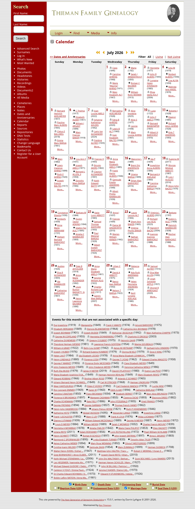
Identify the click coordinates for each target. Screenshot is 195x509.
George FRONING (62, 405)
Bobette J (173, 110)
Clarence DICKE (130, 397)
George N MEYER (135, 420)
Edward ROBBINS (62, 378)
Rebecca (135, 266)
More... (115, 101)
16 (126, 158)
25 (164, 211)
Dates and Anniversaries (26, 115)
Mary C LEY (91, 416)
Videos (21, 86)
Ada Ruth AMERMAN (134, 274)
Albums (22, 94)
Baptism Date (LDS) (71, 488)
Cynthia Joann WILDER (65, 447)
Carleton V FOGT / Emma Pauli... (69, 470)
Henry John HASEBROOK (66, 409)
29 (108, 265)
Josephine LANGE (152, 413)
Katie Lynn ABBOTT (98, 214)
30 (126, 265)
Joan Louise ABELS (97, 112)
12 (52, 158)
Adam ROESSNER (88, 432)
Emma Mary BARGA (60, 141)
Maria (133, 68)
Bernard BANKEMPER (153, 124)
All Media (23, 97)
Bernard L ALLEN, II (79, 173)
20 (71, 211)
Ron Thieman (105, 505)
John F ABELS (151, 118)
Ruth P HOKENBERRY (136, 409)
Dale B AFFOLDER (78, 267)
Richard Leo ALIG (152, 220)
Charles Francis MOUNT (154, 424)
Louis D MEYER (62, 424)
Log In (21, 56)
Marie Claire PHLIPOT (128, 428)
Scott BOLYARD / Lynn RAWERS (150, 458)
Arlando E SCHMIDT (127, 378)
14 (89, 158)
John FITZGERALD (119, 401)
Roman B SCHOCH (92, 435)
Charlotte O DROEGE (138, 336)
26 (52, 265)
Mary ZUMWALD (126, 447)
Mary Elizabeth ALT (115, 93)
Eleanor (172, 117)
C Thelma (80, 110)
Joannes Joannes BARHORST (152, 237)
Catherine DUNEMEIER (65, 340)
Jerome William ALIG (97, 279)
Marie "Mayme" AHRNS (113, 86)
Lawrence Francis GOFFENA (107, 344)
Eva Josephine (60, 325)
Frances (116, 219)
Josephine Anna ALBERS (153, 166)
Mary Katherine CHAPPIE (158, 332)
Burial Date (158, 484)
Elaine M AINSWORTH (115, 226)
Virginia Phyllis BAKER (134, 229)
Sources (22, 128)
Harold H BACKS (153, 229)
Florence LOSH (91, 359)
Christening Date (131, 484)
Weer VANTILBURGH (64, 386)
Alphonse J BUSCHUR (122, 332)
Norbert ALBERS (170, 75)
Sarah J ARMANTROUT (135, 75)
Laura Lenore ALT (133, 214)
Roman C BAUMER (134, 84)
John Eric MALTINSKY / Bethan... (114, 458)
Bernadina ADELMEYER (115, 112)
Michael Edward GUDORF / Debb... (71, 466)
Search (20, 6)
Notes (21, 110)
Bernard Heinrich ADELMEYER (60, 113)
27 (71, 265)
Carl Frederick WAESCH (127, 386)
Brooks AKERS (96, 166)
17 (145, 158)
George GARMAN (92, 405)
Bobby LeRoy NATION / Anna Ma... (71, 477)
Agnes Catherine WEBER (65, 443)
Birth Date (81, 484)
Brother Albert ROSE (94, 378)
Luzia (153, 110)
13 (71, 158)
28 (89, 265)
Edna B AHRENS (114, 121)
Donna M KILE (129, 352)
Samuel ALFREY (152, 267)
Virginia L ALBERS (153, 214)
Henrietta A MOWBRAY (65, 428)
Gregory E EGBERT (98, 340)
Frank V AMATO (113, 325)
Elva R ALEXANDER (60, 274)
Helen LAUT (59, 355)
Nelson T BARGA (115, 291)
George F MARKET (62, 363)
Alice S (134, 119)
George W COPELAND (65, 336)
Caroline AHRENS (115, 75)
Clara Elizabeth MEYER (135, 363)
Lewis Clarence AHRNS (58, 168)
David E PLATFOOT (121, 371)
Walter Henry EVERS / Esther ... (68, 451)
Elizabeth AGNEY (79, 118)
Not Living (174, 57)
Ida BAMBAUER (59, 282)
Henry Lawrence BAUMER (77, 301)
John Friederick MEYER (100, 367)
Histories (22, 79)
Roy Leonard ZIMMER (64, 390)
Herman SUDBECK (156, 447)
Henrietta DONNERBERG (102, 336)
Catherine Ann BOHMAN (135, 329)
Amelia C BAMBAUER (78, 235)
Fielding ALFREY (96, 141)
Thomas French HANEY (126, 405)
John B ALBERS (152, 75)
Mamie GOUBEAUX (143, 344)
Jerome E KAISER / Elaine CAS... (114, 470)
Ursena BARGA (133, 175)
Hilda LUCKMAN (146, 416)
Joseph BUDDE (91, 332)
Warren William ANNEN (114, 237)
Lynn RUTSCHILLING (120, 432)
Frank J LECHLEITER (63, 416)
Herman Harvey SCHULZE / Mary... (115, 462)
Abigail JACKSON (91, 413)
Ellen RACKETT (160, 428)
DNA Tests (23, 136)
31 (145, 265)
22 (108, 211)
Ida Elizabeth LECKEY (89, 355)
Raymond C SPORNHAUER (67, 439)
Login (59, 33)
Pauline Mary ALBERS (60, 123)
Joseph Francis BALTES (59, 183)
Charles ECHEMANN (63, 401)
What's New (24, 59)
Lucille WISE (158, 386)
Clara (114, 68)
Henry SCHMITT (61, 435)
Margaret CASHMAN (100, 397)
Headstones (24, 76)
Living (159, 57)
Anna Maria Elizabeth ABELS (113, 163)
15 (108, 158)
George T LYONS (120, 359)
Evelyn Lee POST (153, 371)
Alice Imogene (132, 112)
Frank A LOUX (117, 416)
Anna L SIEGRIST (157, 435)
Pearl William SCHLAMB (155, 432)
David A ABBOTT (114, 274)
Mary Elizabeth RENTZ (148, 374)
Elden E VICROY (94, 386)
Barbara (172, 212)
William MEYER (91, 424)
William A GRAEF (62, 348)
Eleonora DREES (160, 397)
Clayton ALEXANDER (97, 173)
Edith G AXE (116, 390)
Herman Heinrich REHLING (111, 374)
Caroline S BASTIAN (63, 393)
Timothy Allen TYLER (140, 439)
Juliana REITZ (60, 432)
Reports (22, 125)
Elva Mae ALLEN (153, 274)
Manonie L (136, 159)
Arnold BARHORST (144, 325)
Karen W (93, 390)
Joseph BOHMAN (62, 332)
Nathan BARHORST (133, 238)
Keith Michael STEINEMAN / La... (69, 458)
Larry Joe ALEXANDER (97, 132)
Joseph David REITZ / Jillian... (115, 455)
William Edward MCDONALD (99, 420)
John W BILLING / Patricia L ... (115, 466)
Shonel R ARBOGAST (153, 289)
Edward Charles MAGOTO (154, 359)
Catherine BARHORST (60, 291)
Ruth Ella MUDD (62, 371)
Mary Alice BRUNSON (156, 393)
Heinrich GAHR (128, 340)
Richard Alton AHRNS (171, 124)
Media (95, 33)
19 (52, 211)
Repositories (25, 132)
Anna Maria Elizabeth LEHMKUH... (129, 355)
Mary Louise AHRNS (135, 133)
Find (77, 33)
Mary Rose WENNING (101, 443)
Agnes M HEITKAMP (123, 348)
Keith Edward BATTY (95, 183)
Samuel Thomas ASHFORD (96, 224)
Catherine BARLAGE (145, 390)
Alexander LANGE (121, 413)
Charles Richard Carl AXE (97, 289)
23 (126, 211)
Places (21, 107)
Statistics (23, 139)
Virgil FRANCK (148, 401)
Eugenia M (174, 159)
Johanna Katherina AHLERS (96, 122)
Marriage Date (139, 488)
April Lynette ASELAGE (132, 296)
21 (89, 211)
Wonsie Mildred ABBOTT (170, 168)
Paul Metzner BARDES (95, 236)
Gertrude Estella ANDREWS (115, 182)
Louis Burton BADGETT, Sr (79, 289)
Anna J (116, 212)
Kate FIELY (92, 401)
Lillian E (116, 266)
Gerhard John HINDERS (158, 348)
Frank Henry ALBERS (113, 173)
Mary (60, 159)
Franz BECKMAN (94, 393)
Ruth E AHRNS (59, 175)
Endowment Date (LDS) (106, 488)
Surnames (23, 52)
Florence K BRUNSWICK (65, 397)
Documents (24, 72)
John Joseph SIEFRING (125, 435)
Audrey (61, 266)
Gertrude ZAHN (97, 447)
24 (145, 211)
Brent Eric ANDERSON (134, 166)
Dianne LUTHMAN (62, 420)
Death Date (104, 484)
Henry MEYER (163, 420)
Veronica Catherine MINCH (137, 367)
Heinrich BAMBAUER (171, 226)
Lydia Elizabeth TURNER (105, 439)
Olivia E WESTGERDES (135, 443)
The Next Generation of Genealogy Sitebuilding (82, 499)
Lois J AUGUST (169, 178)
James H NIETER (90, 371)
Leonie (134, 126)
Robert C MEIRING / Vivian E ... (148, 451)
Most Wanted (25, 63)
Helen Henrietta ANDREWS (133, 284)
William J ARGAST (78, 124)
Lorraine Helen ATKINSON (152, 83)
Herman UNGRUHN (139, 382)
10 (145, 109)
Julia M (171, 68)
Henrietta (154, 68)
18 (164, 158)
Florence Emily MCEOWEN (97, 363)
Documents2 (25, 90)
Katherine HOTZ (61, 413)
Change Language (28, 143)
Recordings (24, 83)
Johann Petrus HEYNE (102, 409)
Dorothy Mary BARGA (79, 182)
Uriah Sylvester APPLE (151, 281)
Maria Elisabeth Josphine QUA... (69, 374)
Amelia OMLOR (97, 428)
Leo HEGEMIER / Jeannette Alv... (69, 462)
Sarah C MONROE (120, 424)
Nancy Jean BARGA (115, 282)
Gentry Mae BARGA (97, 297)
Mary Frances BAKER (77, 135)
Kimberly (61, 219)
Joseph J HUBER (61, 352)
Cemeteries (24, 103)
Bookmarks (24, 146)
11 (164, 109)
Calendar (23, 121)
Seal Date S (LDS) (167, 488)
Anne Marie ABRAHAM (59, 228)
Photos (21, 68)
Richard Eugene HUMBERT (95, 352)
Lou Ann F (81, 159)
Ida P (152, 159)
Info (114, 33)
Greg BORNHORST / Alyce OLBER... (71, 455)
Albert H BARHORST (152, 133)
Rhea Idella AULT (152, 93)
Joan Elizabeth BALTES (113, 138)
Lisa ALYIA (173, 80)
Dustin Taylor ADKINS (77, 222)
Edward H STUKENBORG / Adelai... (117, 474)
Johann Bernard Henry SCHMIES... (70, 382)
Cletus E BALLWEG (59, 132)
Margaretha (86, 325)
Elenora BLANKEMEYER (98, 329)
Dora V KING (156, 352)
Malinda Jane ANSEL (170, 88)
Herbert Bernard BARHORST (59, 240)
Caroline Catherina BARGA (152, 186)
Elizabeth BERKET (124, 393)
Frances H (99, 159)
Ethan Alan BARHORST (134, 182)
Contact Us (24, 150)
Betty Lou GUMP (92, 348)
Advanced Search (28, 48)
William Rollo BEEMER (134, 93)
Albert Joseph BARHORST (96, 248)
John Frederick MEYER (64, 367)
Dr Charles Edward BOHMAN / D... (70, 474)
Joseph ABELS (77, 166)
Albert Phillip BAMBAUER (115, 194)
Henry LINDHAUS (62, 359)
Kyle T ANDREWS (170, 133)
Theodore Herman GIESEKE (67, 344)
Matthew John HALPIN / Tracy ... (112, 451)
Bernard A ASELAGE (153, 175)
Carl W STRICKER (108, 382)
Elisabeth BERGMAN (63, 329)
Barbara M (81, 212)
